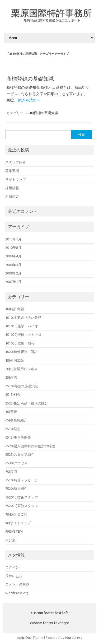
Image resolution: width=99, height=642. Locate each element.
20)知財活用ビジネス (21, 369)
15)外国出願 (14, 360)
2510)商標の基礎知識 (42, 113)
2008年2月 (13, 273)
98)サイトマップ (18, 523)
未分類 (10, 540)
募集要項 (12, 171)
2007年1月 (13, 281)
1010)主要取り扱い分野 (23, 317)
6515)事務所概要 (18, 437)
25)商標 (11, 377)
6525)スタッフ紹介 (19, 454)
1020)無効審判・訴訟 (21, 351)
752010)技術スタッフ (21, 497)
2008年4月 (13, 256)
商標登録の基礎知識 (30, 79)
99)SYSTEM (14, 531)
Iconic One (24, 637)
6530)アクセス (16, 463)
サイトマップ (15, 179)
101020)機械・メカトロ (23, 334)
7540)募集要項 (16, 514)
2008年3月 (13, 265)
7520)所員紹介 (16, 488)
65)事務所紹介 (16, 420)
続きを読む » (28, 100)
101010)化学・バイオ (21, 326)
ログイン (12, 567)
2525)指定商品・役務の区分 (26, 403)
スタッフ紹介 (15, 162)
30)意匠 (11, 411)
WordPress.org (17, 593)
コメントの (17, 584)
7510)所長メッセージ (21, 480)
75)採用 (11, 471)
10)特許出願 (14, 309)
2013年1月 (13, 239)
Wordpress (73, 637)
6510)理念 (13, 429)
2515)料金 (13, 394)
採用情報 (12, 188)
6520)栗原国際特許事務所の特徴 (30, 446)
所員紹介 (12, 196)
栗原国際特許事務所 (51, 13)
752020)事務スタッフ (21, 506)
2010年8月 (13, 247)
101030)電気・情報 (20, 343)
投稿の (13, 576)
